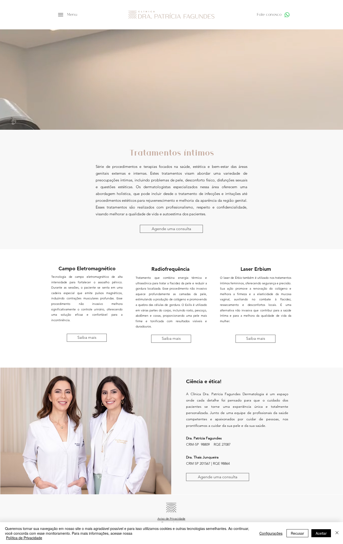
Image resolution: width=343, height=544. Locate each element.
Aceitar (321, 533)
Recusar (297, 533)
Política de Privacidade (24, 537)
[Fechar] (337, 533)
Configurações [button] (270, 533)
